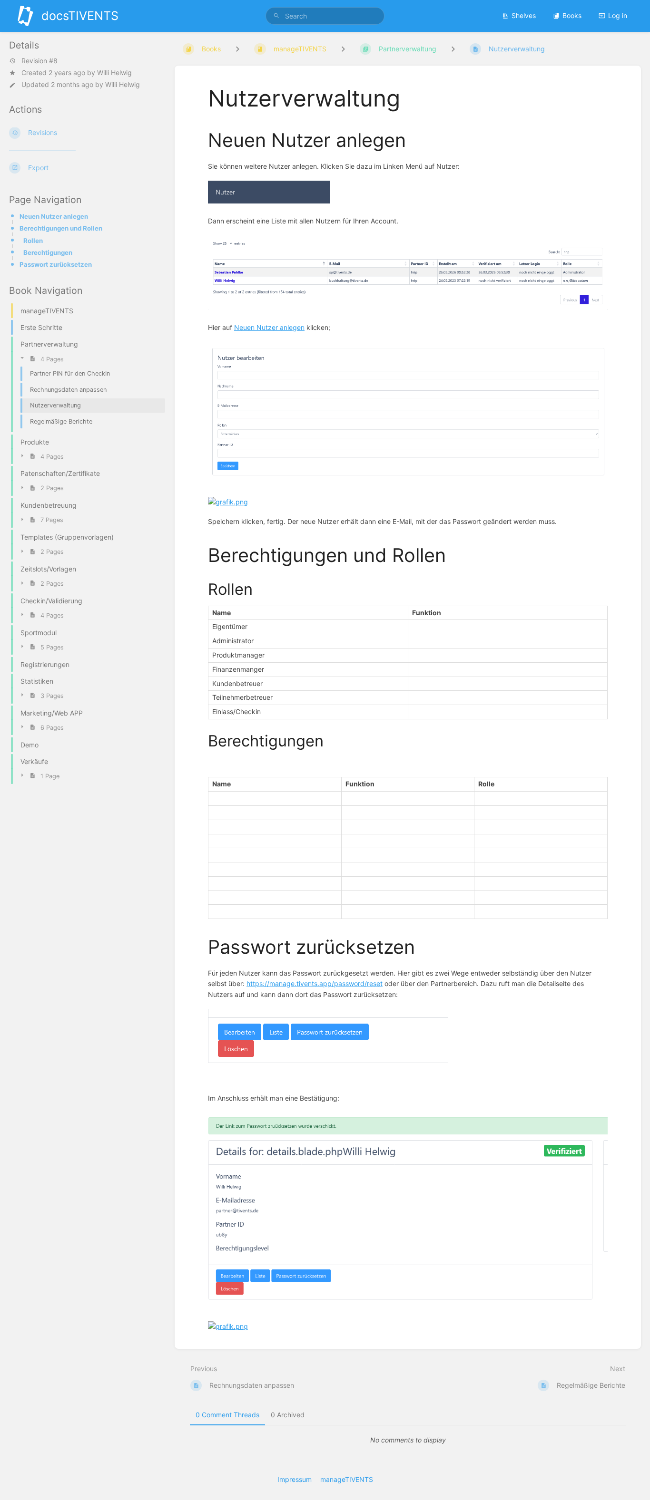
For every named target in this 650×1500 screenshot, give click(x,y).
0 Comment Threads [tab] (227, 1415)
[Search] (276, 16)
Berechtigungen (47, 252)
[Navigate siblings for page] (453, 49)
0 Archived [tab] (288, 1415)
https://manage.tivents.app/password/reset (314, 983)
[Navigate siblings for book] (237, 49)
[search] (325, 16)
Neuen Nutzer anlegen (54, 216)
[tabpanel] (408, 1440)
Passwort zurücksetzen (56, 264)
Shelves (524, 15)
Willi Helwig (114, 72)
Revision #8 (39, 61)
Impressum (294, 1479)
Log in (617, 15)
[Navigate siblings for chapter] (343, 49)
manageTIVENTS (346, 1479)
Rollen (33, 240)
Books (571, 15)
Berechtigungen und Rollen (61, 228)
